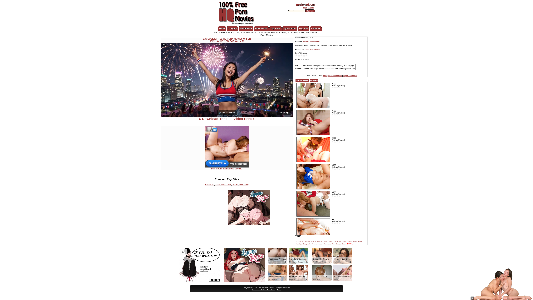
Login (305, 8)
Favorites (314, 81)
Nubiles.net (209, 185)
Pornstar (314, 244)
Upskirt (325, 241)
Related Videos (302, 81)
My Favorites (290, 28)
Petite (344, 241)
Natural (319, 241)
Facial (320, 244)
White (355, 241)
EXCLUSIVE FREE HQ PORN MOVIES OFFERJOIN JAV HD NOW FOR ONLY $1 (227, 40)
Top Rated (275, 28)
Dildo (307, 49)
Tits (333, 244)
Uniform (307, 241)
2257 (325, 76)
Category (232, 28)
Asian (330, 241)
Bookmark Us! (305, 4)
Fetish (360, 241)
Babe (344, 244)
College (338, 244)
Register (311, 8)
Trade (279, 290)
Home (222, 28)
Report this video (350, 76)
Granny (313, 241)
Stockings (299, 244)
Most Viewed (261, 28)
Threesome (327, 244)
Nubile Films (226, 185)
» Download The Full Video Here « (227, 119)
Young (350, 241)
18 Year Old (299, 241)
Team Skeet (243, 185)
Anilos (217, 185)
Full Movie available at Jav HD (226, 169)
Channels (315, 28)
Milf (340, 241)
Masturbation (315, 49)
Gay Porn (303, 28)
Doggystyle (306, 244)
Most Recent (246, 28)
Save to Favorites (335, 76)
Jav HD (235, 185)
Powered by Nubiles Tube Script (263, 290)
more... (350, 243)
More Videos (315, 41)
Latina (336, 241)
